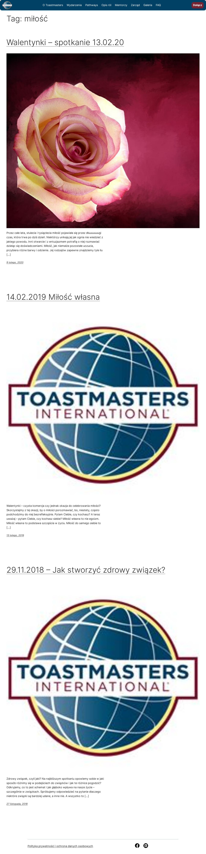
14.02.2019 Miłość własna (53, 297)
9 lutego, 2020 (14, 262)
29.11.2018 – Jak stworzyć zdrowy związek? (85, 569)
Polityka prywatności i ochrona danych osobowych (60, 846)
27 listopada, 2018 (17, 803)
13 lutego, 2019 (15, 535)
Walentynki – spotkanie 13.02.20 (65, 42)
